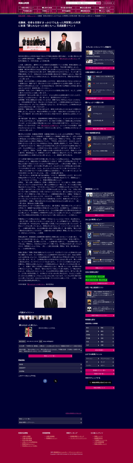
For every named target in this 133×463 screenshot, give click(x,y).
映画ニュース (48, 11)
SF (87, 362)
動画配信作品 (86, 11)
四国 (102, 341)
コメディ (88, 365)
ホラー (103, 365)
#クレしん (100, 276)
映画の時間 (21, 16)
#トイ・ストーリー (91, 280)
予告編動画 (67, 11)
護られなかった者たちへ (68, 58)
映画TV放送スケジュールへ (99, 315)
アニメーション (105, 358)
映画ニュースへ (99, 215)
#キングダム (102, 280)
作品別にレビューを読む (29, 446)
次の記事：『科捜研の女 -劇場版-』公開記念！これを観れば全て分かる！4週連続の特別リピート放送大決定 (50, 346)
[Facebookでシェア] (45, 381)
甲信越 (88, 338)
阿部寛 (21, 364)
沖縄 (102, 345)
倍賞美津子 (22, 368)
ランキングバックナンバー (78, 438)
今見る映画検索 (107, 3)
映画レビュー (99, 268)
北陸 (102, 338)
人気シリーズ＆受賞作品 (29, 442)
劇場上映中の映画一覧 (99, 128)
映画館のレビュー (51, 438)
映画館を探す (28, 11)
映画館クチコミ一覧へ (99, 370)
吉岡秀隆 (21, 371)
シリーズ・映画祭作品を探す (99, 283)
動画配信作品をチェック (99, 159)
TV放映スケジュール (100, 440)
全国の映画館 (50, 436)
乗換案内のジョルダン (60, 452)
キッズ (103, 362)
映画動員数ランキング (77, 436)
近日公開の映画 (86, 7)
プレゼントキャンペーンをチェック (99, 68)
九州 (87, 345)
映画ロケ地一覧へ (99, 373)
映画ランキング (105, 7)
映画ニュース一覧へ (49, 356)
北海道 (88, 334)
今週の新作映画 (67, 7)
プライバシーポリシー (75, 452)
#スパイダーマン (90, 276)
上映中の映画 (48, 7)
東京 (87, 328)
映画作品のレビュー (28, 444)
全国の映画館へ (99, 350)
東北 (102, 334)
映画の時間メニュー (28, 7)
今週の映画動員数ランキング (94, 98)
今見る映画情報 (99, 442)
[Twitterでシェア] (56, 381)
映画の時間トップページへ (26, 422)
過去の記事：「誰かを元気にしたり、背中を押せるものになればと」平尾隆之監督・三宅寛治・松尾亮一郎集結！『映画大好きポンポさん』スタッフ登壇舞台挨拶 (49, 350)
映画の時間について (99, 387)
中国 (87, 341)
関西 (87, 331)
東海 (102, 331)
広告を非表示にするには (73, 413)
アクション (89, 358)
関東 (102, 328)
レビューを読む (105, 11)
